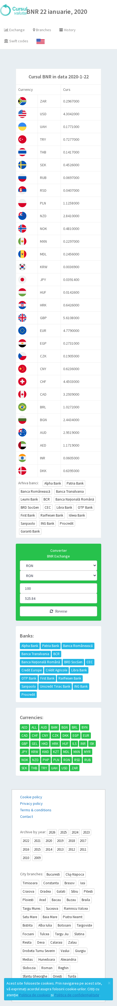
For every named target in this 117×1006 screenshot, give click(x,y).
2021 (37, 840)
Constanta (51, 883)
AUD (44, 727)
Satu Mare (30, 917)
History (69, 29)
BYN (85, 727)
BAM (54, 727)
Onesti (57, 976)
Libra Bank (64, 507)
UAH (54, 768)
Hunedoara (46, 959)
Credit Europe (31, 670)
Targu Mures (31, 908)
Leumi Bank (29, 499)
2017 (83, 840)
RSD (77, 760)
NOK (24, 760)
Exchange (16, 29)
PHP (46, 760)
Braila (86, 900)
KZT (56, 751)
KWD (45, 751)
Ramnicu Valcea (76, 908)
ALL (34, 727)
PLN (56, 760)
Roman (47, 968)
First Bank (28, 515)
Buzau (71, 900)
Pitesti (88, 891)
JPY (24, 751)
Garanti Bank (30, 531)
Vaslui (65, 951)
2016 (26, 849)
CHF (35, 735)
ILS (74, 743)
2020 (48, 840)
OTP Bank (85, 507)
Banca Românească (35, 491)
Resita (27, 942)
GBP (24, 743)
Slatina (79, 934)
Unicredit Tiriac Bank (55, 686)
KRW (34, 751)
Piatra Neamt (72, 917)
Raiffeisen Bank (52, 515)
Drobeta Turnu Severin (39, 951)
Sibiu (74, 891)
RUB (87, 760)
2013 (60, 849)
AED (24, 727)
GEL (35, 743)
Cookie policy (31, 796)
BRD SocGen (30, 507)
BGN (64, 727)
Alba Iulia (45, 925)
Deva (41, 942)
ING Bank (47, 523)
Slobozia (29, 968)
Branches (43, 29)
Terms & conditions (35, 810)
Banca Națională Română (75, 499)
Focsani (28, 934)
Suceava (52, 908)
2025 (63, 832)
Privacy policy (31, 803)
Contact (26, 816)
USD (64, 768)
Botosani (64, 925)
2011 (83, 849)
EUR (86, 735)
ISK (92, 743)
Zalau (72, 942)
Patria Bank (75, 483)
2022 (26, 840)
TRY (44, 768)
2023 (86, 832)
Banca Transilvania (70, 491)
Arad (42, 900)
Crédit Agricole (56, 670)
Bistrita (28, 925)
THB (34, 768)
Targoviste (84, 925)
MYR (87, 751)
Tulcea (44, 934)
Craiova (28, 891)
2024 (75, 832)
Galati (61, 891)
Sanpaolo (28, 523)
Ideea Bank (77, 515)
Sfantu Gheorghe (35, 976)
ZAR (75, 768)
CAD (24, 735)
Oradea (45, 891)
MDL (66, 751)
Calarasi (56, 942)
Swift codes (18, 41)
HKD (45, 743)
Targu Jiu (62, 934)
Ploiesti (28, 900)
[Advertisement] (64, 60)
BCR (47, 499)
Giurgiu (80, 951)
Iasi (82, 883)
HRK (55, 743)
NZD (35, 760)
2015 (37, 849)
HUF (65, 743)
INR (83, 743)
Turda (72, 976)
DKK (66, 735)
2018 (71, 840)
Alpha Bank (52, 483)
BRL (75, 727)
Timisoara (30, 883)
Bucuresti (53, 874)
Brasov (69, 883)
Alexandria (68, 959)
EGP (76, 735)
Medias (28, 959)
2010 (26, 858)
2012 (71, 849)
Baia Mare (50, 917)
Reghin (63, 968)
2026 (52, 832)
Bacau (56, 900)
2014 (48, 849)
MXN (76, 751)
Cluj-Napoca (75, 874)
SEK (24, 768)
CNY (45, 735)
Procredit (66, 523)
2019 (60, 840)
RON (66, 760)
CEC (48, 507)
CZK (55, 735)
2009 (37, 858)
